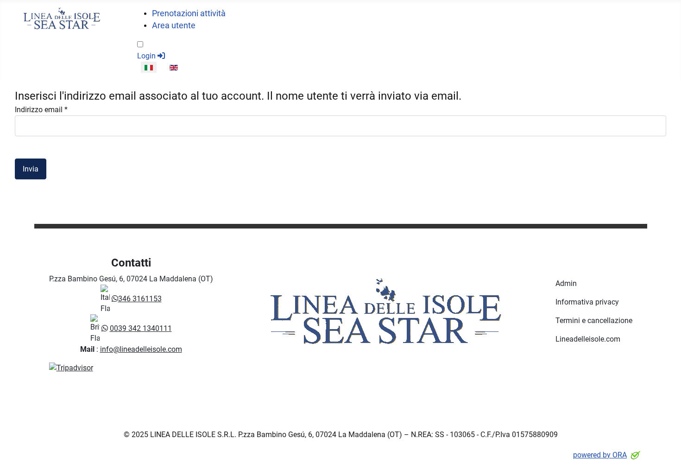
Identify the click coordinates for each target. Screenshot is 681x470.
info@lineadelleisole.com (141, 349)
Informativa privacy (587, 302)
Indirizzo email (41, 109)
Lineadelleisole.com (587, 339)
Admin (566, 283)
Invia (30, 169)
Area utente (173, 25)
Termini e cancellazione (593, 320)
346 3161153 (140, 298)
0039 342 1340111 (141, 328)
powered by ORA (600, 455)
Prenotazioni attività (189, 13)
